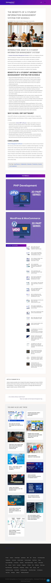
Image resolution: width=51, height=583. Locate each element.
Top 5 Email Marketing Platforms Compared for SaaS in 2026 (37, 307)
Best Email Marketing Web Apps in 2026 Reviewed (37, 312)
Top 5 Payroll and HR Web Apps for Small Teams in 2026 (37, 283)
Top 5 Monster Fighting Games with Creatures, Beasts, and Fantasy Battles (36, 352)
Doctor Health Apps (9, 562)
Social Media (16, 570)
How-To (14, 565)
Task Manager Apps (23, 570)
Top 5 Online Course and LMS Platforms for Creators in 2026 (36, 259)
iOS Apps (29, 565)
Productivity (35, 164)
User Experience (13, 166)
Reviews (27, 567)
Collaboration (23, 164)
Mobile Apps (42, 565)
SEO (38, 567)
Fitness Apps (41, 562)
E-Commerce (16, 562)
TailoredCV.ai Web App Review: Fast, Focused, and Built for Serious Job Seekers (37, 345)
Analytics (11, 557)
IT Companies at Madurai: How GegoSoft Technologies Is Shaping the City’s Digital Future (37, 331)
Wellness (17, 572)
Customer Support (28, 560)
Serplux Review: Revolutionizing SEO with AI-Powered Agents (34, 476)
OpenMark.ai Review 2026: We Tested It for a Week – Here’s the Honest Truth (37, 358)
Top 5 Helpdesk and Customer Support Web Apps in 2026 (36, 272)
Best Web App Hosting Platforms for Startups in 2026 (16, 425)
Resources (25, 21)
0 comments (31, 21)
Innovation (19, 565)
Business (34, 557)
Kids (33, 565)
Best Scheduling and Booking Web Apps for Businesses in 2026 (36, 295)
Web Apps (13, 572)
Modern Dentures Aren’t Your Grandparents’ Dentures (34, 414)
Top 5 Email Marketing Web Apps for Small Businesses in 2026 (36, 278)
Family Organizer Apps (29, 562)
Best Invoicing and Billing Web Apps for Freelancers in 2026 (37, 301)
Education (29, 164)
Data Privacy (34, 560)
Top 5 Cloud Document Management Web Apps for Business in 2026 (36, 253)
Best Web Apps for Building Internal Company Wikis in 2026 (36, 248)
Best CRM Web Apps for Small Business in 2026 (36, 318)
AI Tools (7, 557)
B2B (28, 557)
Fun (6, 565)
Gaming (9, 565)
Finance (35, 562)
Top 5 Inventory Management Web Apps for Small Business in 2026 (36, 266)
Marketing (37, 565)
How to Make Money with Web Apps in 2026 (37, 324)
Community (14, 560)
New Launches (15, 567)
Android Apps (17, 557)
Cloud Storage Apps (41, 557)
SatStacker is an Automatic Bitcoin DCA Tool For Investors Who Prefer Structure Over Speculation (36, 365)
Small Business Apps (9, 570)
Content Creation (20, 560)
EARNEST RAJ (12, 21)
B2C (31, 557)
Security (40, 164)
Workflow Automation (25, 572)
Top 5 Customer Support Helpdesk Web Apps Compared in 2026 (36, 289)
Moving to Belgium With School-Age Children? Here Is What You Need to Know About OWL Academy (37, 338)
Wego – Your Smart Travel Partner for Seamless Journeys (15, 468)
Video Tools (8, 572)
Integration (24, 565)
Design (39, 560)
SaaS (31, 567)
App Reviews (17, 164)
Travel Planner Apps (32, 570)
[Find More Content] (48, 580)
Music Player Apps (9, 567)
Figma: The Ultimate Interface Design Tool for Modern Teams (15, 489)
